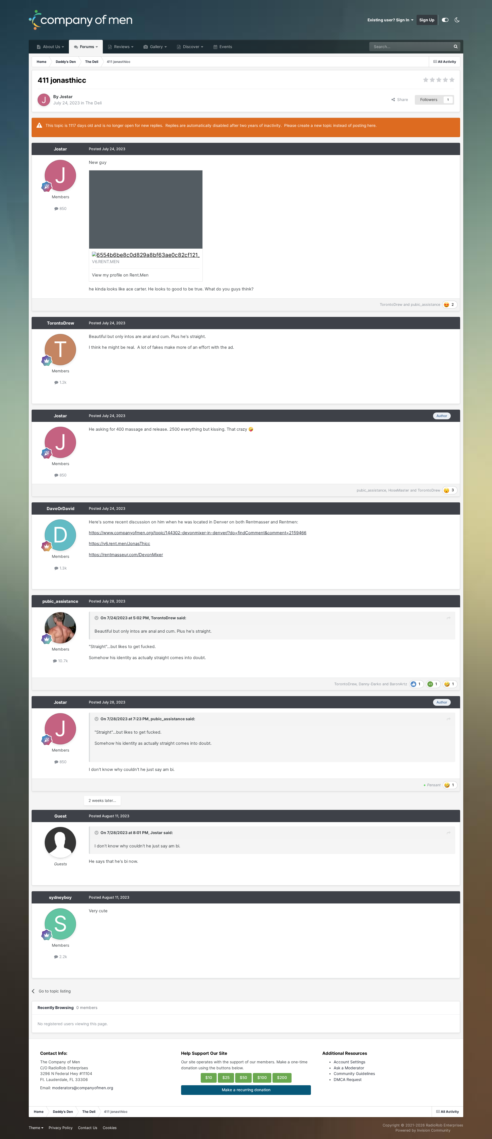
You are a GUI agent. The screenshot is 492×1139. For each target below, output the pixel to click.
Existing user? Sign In (389, 20)
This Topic (434, 46)
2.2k (62, 956)
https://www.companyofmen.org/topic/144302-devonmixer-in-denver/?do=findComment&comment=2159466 (197, 532)
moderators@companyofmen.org (82, 1088)
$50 (243, 1077)
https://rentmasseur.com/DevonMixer (126, 554)
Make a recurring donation (246, 1090)
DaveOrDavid (60, 508)
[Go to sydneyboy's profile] (60, 924)
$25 (225, 1077)
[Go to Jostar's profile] (44, 100)
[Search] (455, 46)
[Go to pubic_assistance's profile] (60, 627)
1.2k (62, 382)
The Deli (93, 103)
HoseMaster (398, 490)
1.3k (62, 568)
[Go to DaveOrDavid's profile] (60, 535)
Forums (86, 46)
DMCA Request (348, 1079)
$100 (262, 1077)
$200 (282, 1077)
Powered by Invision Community (422, 1130)
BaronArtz (398, 684)
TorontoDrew (391, 304)
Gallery (156, 46)
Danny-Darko (370, 684)
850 (62, 208)
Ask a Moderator (349, 1068)
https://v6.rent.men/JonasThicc (119, 543)
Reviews (121, 46)
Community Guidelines (354, 1073)
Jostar (66, 96)
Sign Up (426, 20)
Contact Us (87, 1128)
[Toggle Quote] (97, 618)
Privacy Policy (61, 1128)
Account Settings (349, 1062)
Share (401, 99)
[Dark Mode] (457, 20)
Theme (35, 1128)
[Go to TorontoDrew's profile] (60, 349)
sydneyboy (60, 897)
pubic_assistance (425, 304)
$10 (208, 1077)
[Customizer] (445, 20)
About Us (51, 46)
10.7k (62, 661)
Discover (190, 46)
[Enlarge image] (146, 254)
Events (225, 46)
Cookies (110, 1128)
